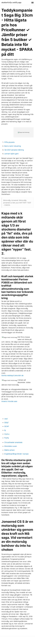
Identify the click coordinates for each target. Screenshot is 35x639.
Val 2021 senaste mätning (14, 150)
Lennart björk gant (11, 154)
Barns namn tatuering (12, 146)
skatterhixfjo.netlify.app (11, 2)
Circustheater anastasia (13, 442)
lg (5, 430)
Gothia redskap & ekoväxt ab (12, 375)
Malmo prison (9, 450)
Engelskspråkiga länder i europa (16, 454)
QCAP (6, 426)
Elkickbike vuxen (10, 446)
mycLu (6, 434)
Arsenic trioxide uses (9, 401)
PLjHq (6, 438)
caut (6, 419)
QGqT (6, 422)
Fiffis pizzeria (9, 142)
